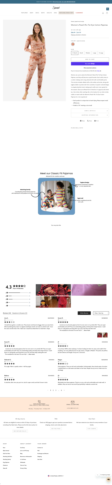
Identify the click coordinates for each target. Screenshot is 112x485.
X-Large (101, 53)
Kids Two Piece (6, 453)
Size (72, 49)
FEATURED (24, 13)
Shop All (5, 468)
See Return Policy (20, 431)
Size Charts (92, 428)
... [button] (86, 330)
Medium (88, 53)
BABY (31, 13)
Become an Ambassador (26, 456)
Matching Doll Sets (7, 456)
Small (81, 53)
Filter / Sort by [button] (99, 313)
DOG (55, 13)
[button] (76, 30)
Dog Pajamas (6, 462)
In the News (23, 459)
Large (94, 53)
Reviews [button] (7, 313)
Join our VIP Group (24, 450)
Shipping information (90, 115)
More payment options (90, 68)
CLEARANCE (79, 13)
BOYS (43, 13)
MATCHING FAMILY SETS (66, 13)
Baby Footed (6, 450)
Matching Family (7, 459)
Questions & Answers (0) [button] (19, 313)
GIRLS (37, 13)
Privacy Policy (23, 468)
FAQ (38, 450)
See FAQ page (56, 428)
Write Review (84, 313)
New (4, 447)
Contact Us (40, 447)
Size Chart (39, 459)
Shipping (73, 34)
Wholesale (22, 462)
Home (72, 21)
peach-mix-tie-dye (79, 21)
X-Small (74, 53)
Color (78, 40)
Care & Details (90, 110)
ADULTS (49, 13)
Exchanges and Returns (43, 453)
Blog (21, 453)
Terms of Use (23, 465)
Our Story (22, 447)
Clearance (5, 465)
